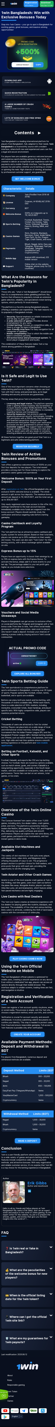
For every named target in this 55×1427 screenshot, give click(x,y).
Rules (9, 1380)
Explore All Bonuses (27, 673)
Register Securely (27, 446)
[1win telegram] (24, 1410)
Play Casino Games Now (27, 958)
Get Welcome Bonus (27, 179)
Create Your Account (27, 1034)
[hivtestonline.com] (13, 5)
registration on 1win (15, 489)
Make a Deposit (27, 1141)
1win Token (12, 1391)
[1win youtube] (5, 1410)
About (10, 1375)
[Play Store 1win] (43, 1410)
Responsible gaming (16, 1385)
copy (38, 65)
